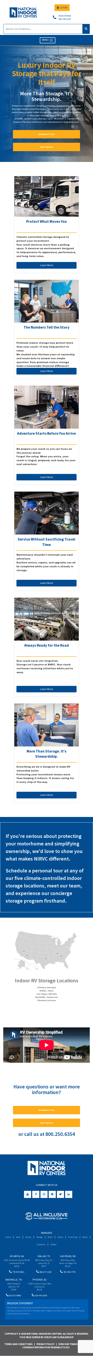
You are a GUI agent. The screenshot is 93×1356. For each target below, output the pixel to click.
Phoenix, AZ (39, 1279)
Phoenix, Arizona (46, 1000)
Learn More (46, 265)
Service (28, 1237)
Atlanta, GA (17, 1256)
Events (60, 1237)
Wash (50, 1237)
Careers (53, 1244)
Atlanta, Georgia (46, 987)
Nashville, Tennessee (46, 997)
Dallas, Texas (47, 990)
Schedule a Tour (46, 134)
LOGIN (63, 7)
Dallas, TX (44, 1256)
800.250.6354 (60, 1134)
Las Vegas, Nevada (47, 993)
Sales (18, 1237)
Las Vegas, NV (68, 1256)
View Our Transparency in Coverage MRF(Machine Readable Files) (56, 1346)
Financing (72, 1237)
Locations (41, 1244)
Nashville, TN (13, 1279)
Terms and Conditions (18, 1344)
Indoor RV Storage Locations (46, 980)
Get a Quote (46, 147)
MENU (45, 40)
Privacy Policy (46, 1344)
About (85, 1237)
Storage (39, 1237)
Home (8, 1237)
